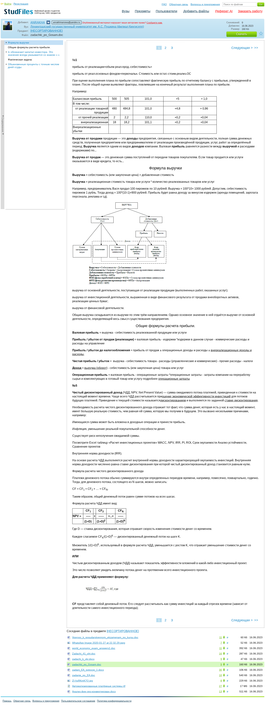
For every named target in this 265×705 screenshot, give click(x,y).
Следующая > (242, 48)
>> (256, 48)
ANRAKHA (37, 22)
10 (220, 675)
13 (220, 691)
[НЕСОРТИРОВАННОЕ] (46, 30)
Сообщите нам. (154, 23)
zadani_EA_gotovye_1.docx (88, 669)
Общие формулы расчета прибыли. (29, 47)
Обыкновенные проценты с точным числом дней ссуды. (33, 66)
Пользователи (166, 11)
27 (220, 686)
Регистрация (21, 3)
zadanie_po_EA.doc (83, 675)
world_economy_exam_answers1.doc (93, 648)
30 (220, 669)
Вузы (125, 11)
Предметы (142, 11)
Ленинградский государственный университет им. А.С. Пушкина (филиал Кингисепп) (87, 26)
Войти (7, 3)
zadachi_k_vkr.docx (83, 659)
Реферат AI (224, 11)
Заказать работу (250, 11)
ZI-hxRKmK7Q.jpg (82, 680)
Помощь (7, 701)
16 (220, 653)
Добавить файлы (196, 11)
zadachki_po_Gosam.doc (86, 664)
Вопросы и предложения (205, 4)
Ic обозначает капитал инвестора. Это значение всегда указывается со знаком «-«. (34, 53)
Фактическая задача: (20, 59)
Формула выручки (18, 42)
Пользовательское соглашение (78, 701)
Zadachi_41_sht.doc (83, 653)
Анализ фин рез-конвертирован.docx (94, 691)
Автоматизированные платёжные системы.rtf (98, 686)
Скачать (241, 34)
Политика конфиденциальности (114, 701)
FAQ (164, 4)
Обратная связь (178, 4)
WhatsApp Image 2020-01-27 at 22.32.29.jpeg (98, 642)
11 (220, 637)
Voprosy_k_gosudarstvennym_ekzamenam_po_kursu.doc (105, 637)
